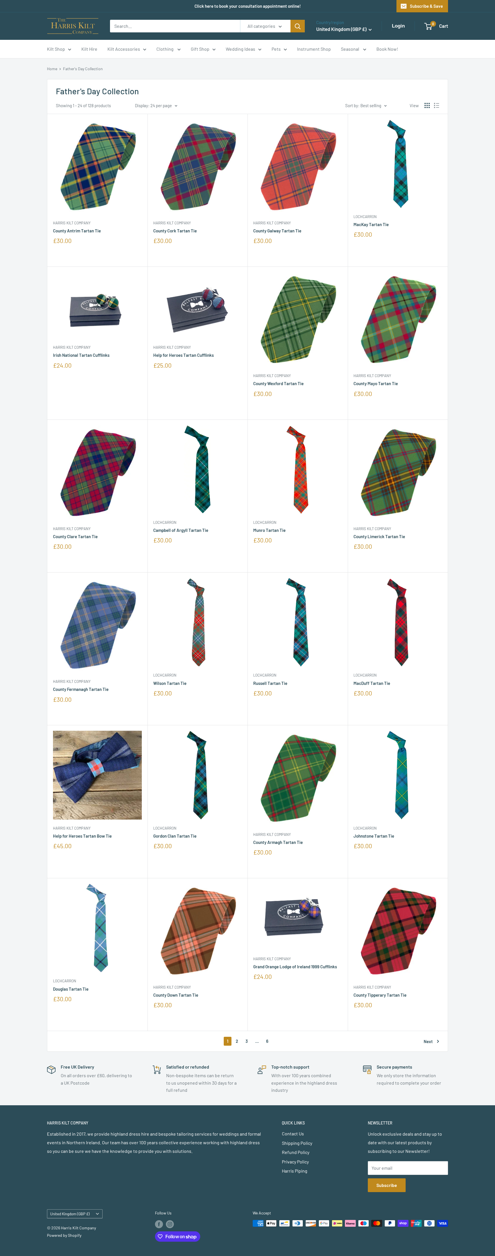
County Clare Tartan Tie (75, 536)
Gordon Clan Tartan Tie (175, 835)
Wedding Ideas (240, 49)
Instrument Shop (314, 49)
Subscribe (386, 1185)
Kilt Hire (89, 49)
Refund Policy (295, 1152)
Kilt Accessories (123, 49)
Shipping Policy (297, 1143)
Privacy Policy (295, 1161)
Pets (276, 49)
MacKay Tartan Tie (371, 224)
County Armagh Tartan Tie (278, 842)
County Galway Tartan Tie (277, 230)
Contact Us (293, 1133)
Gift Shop (200, 49)
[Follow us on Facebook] (159, 1224)
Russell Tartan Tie (270, 683)
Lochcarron (365, 216)
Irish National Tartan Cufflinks (81, 355)
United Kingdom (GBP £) (70, 1213)
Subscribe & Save (426, 6)
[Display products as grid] (427, 105)
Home (52, 68)
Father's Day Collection (83, 68)
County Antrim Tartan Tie (77, 230)
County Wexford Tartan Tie (278, 383)
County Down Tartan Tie (175, 995)
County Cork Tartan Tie (175, 230)
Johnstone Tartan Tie (373, 835)
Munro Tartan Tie (269, 530)
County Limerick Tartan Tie (379, 536)
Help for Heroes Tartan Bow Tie (82, 835)
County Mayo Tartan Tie (375, 383)
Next (428, 1041)
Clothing (165, 49)
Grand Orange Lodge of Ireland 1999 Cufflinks (295, 966)
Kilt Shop (56, 49)
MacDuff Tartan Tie (371, 683)
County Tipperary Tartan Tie (379, 995)
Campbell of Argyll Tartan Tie (180, 530)
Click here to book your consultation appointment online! (248, 6)
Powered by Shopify (64, 1235)
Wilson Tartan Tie (169, 683)
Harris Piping (294, 1170)
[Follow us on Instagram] (170, 1224)
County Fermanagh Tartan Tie (81, 689)
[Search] (297, 26)
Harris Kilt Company (72, 223)
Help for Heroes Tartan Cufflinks (183, 355)
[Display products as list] (436, 105)
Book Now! (387, 49)
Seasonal (350, 49)
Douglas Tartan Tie (71, 989)
